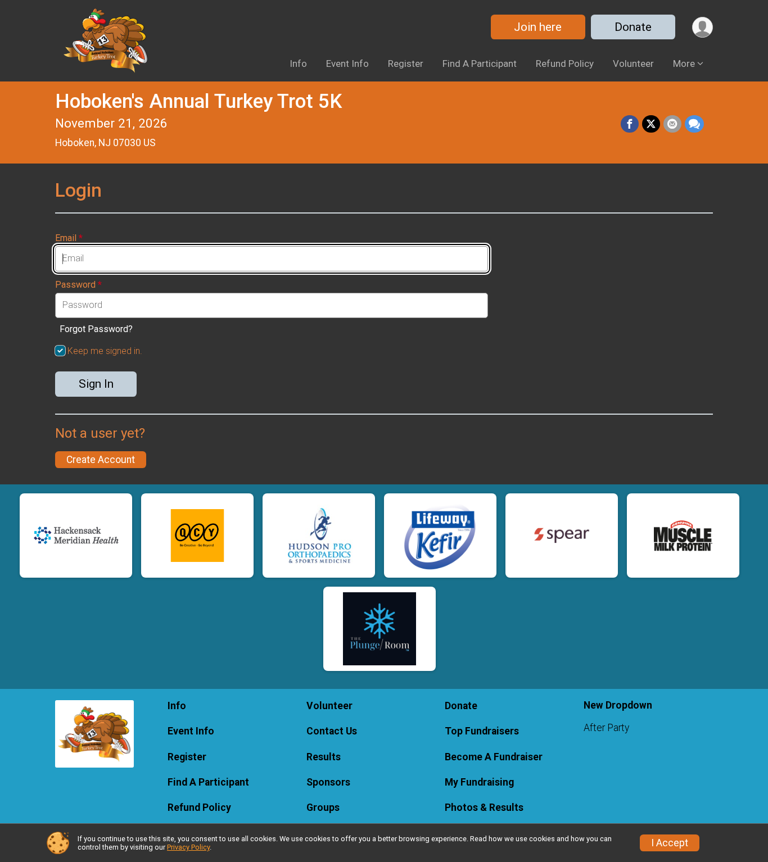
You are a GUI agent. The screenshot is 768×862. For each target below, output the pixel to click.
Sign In (96, 384)
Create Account (100, 459)
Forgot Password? (96, 329)
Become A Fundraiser (494, 757)
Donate (633, 27)
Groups (323, 807)
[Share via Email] (672, 124)
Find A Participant (479, 63)
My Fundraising (479, 782)
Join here (538, 27)
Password (78, 285)
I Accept (669, 843)
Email (69, 238)
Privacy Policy (188, 847)
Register (405, 63)
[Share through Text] (694, 124)
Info (298, 63)
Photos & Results (484, 807)
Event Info (347, 63)
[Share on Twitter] (651, 124)
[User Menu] (702, 27)
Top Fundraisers (482, 731)
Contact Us (331, 731)
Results (323, 757)
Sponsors (328, 782)
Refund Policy (565, 63)
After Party (606, 727)
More (684, 63)
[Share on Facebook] (630, 124)
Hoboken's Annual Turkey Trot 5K (198, 101)
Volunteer (633, 63)
